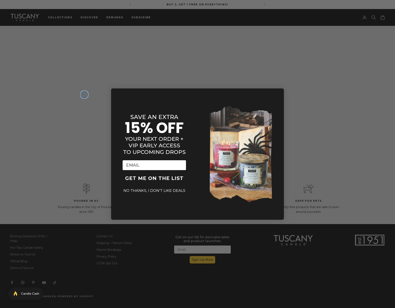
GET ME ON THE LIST (154, 178)
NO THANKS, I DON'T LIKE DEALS (154, 190)
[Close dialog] (84, 94)
